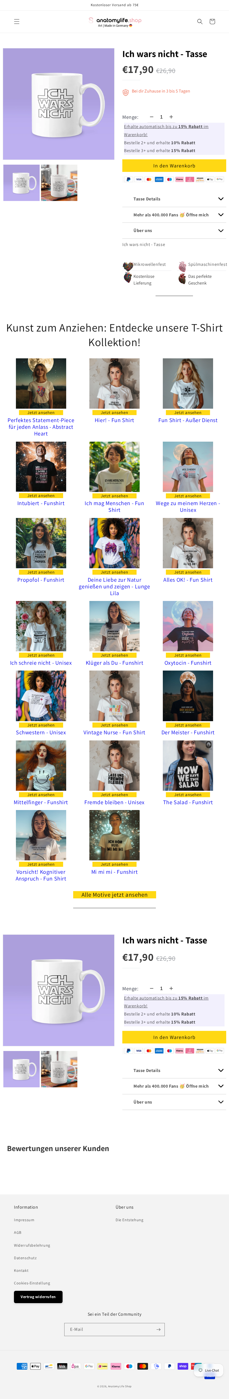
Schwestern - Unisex (41, 732)
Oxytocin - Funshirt (188, 662)
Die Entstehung (129, 1219)
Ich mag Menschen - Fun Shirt (114, 506)
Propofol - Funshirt (40, 579)
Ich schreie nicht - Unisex (41, 662)
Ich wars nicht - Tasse (164, 53)
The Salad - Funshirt (188, 802)
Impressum (24, 1219)
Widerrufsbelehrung (32, 1245)
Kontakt (21, 1270)
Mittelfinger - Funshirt (41, 802)
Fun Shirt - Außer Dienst (188, 420)
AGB (18, 1232)
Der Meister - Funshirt (188, 732)
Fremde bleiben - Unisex (114, 802)
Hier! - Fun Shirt (114, 420)
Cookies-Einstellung (32, 1283)
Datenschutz (25, 1257)
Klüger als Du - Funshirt (114, 662)
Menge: (130, 117)
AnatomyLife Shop (120, 1386)
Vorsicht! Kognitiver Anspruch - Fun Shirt (41, 875)
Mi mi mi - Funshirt (114, 871)
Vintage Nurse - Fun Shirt (114, 732)
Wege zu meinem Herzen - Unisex (188, 506)
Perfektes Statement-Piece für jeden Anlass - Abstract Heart (41, 427)
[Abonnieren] (158, 1329)
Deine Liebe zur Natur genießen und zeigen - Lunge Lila (114, 586)
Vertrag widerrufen (38, 1296)
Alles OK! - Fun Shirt (188, 579)
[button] (17, 21)
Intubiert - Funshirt (41, 503)
